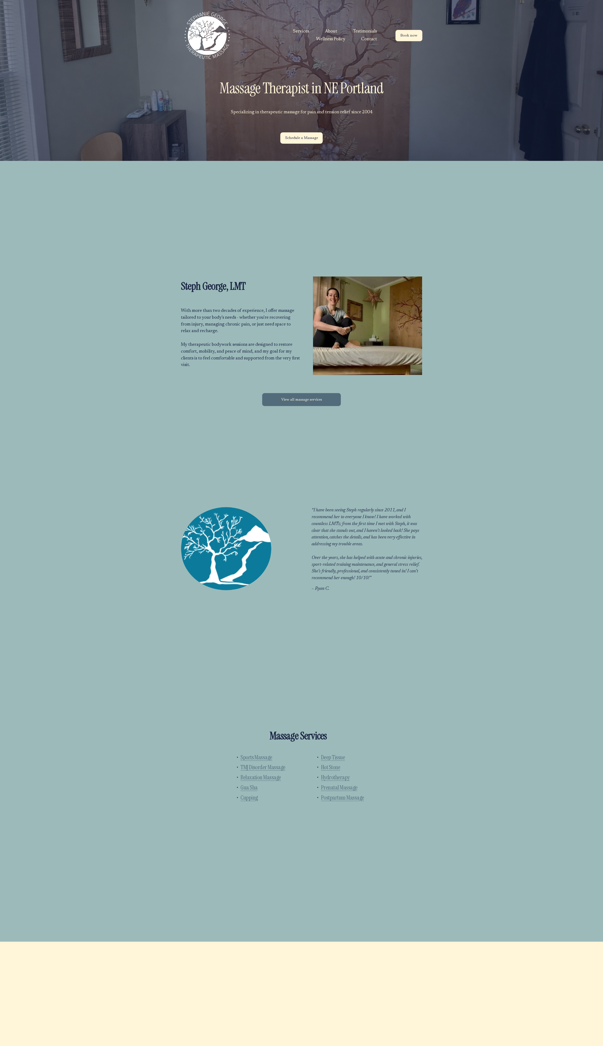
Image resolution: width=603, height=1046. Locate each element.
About (331, 31)
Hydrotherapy (335, 777)
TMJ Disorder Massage (262, 767)
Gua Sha (248, 787)
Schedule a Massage (301, 138)
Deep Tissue (333, 757)
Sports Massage (256, 757)
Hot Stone (330, 767)
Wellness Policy (330, 39)
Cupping (249, 798)
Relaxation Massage (260, 777)
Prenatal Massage (339, 787)
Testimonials (365, 31)
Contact (369, 39)
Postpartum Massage (342, 798)
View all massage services (301, 400)
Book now (408, 35)
